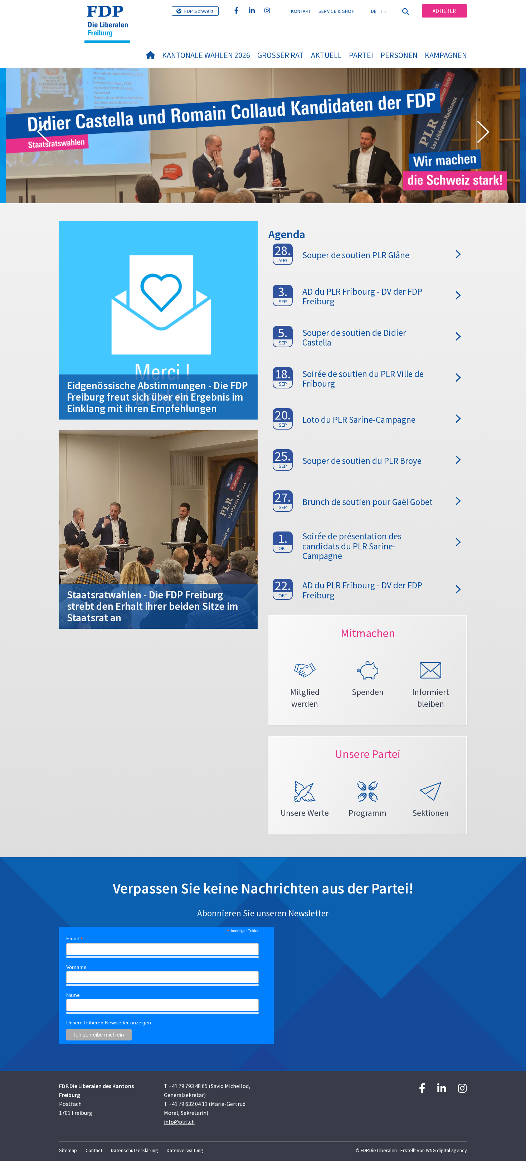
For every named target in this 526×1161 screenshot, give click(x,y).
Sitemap (68, 1150)
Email (74, 938)
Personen (399, 55)
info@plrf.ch (179, 1121)
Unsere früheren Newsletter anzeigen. (109, 1022)
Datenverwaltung (185, 1150)
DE (374, 11)
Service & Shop (336, 11)
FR (384, 11)
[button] (43, 133)
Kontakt (301, 11)
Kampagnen (446, 55)
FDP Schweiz (199, 11)
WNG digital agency (446, 1150)
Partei (361, 55)
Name (73, 995)
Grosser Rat (280, 55)
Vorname (76, 967)
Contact (94, 1150)
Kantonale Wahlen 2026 (206, 55)
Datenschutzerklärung (134, 1150)
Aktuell (326, 55)
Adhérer (444, 11)
